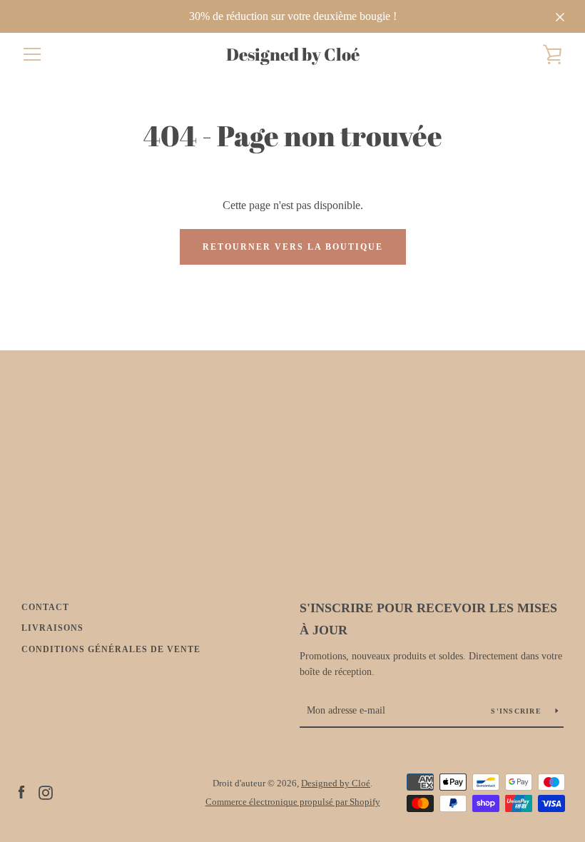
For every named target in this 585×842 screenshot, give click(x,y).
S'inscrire (517, 711)
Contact (45, 607)
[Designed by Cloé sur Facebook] (21, 792)
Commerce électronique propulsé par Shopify (292, 802)
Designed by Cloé (293, 54)
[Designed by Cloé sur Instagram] (46, 792)
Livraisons (52, 628)
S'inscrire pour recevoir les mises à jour (428, 619)
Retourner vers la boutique (293, 247)
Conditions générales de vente (110, 649)
